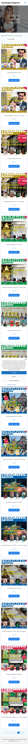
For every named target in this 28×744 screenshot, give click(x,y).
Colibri (17, 741)
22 (11, 732)
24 (16, 732)
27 (23, 732)
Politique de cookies (12, 384)
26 (20, 732)
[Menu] (25, 3)
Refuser (14, 376)
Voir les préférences (14, 380)
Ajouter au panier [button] (14, 80)
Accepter (14, 372)
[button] (26, 359)
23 (14, 732)
